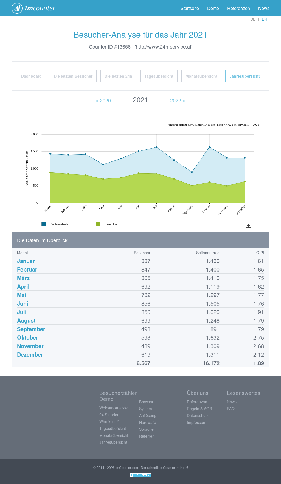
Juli (22, 312)
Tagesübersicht (158, 76)
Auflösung (147, 415)
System (145, 408)
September (31, 329)
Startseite (190, 8)
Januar (26, 261)
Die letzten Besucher (73, 76)
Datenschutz (198, 415)
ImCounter (36, 8)
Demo (213, 8)
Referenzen (238, 8)
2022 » (177, 100)
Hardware (147, 422)
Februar (27, 269)
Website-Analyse (113, 407)
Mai (21, 295)
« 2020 (103, 100)
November (30, 346)
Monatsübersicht (201, 76)
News (263, 8)
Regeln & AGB (199, 408)
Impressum (196, 422)
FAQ (231, 408)
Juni (22, 303)
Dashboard (31, 76)
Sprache (146, 429)
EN (264, 19)
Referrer (146, 436)
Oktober (27, 337)
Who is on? (109, 421)
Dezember (30, 354)
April (23, 286)
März (23, 278)
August (26, 320)
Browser (146, 401)
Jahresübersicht (244, 76)
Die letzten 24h (118, 76)
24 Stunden (109, 414)
